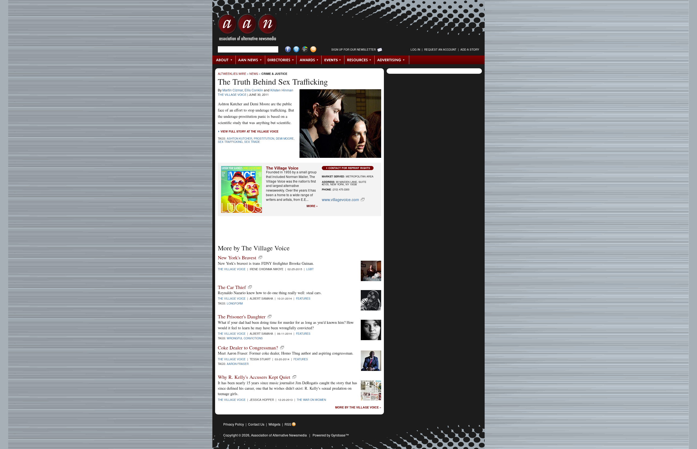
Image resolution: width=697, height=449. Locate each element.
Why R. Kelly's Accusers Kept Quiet (254, 377)
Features (303, 298)
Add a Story (469, 49)
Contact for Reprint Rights (349, 168)
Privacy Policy (233, 424)
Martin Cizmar (232, 90)
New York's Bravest (237, 257)
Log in (415, 49)
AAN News (250, 60)
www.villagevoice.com (340, 199)
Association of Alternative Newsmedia (279, 435)
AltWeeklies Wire (232, 74)
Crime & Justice (274, 74)
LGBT (310, 269)
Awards (309, 60)
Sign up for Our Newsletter (353, 49)
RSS (288, 424)
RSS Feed (313, 49)
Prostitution (264, 138)
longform (235, 303)
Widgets (274, 424)
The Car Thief (232, 287)
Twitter (296, 49)
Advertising (392, 60)
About (224, 60)
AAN (247, 29)
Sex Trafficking (230, 142)
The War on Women (311, 400)
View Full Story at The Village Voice (250, 131)
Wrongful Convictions (245, 338)
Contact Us (256, 424)
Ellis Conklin (253, 90)
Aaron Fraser (238, 364)
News (253, 74)
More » (312, 206)
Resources (359, 60)
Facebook (288, 49)
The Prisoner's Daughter (241, 316)
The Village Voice (232, 95)
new (260, 257)
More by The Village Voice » (358, 407)
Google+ (305, 49)
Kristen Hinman (281, 90)
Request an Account (440, 49)
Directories (280, 60)
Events (333, 60)
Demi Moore (285, 138)
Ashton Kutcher (239, 138)
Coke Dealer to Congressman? (248, 347)
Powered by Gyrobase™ (331, 435)
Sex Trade (252, 142)
